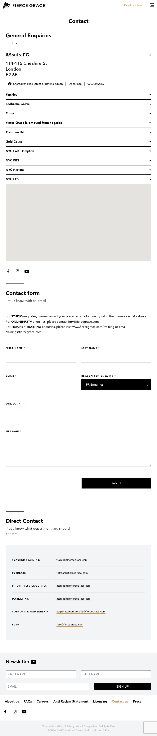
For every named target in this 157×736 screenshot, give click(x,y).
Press (137, 701)
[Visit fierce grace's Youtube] (26, 272)
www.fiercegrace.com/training (93, 327)
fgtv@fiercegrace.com (69, 624)
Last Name (89, 348)
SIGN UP (122, 686)
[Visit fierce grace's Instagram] (18, 272)
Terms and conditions (53, 726)
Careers (43, 701)
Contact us (120, 701)
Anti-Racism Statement (70, 701)
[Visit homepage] (24, 5)
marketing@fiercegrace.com (73, 586)
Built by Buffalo (107, 726)
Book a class (133, 5)
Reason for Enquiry (97, 376)
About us (12, 701)
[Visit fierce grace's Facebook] (9, 272)
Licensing (100, 701)
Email (10, 376)
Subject (12, 403)
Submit (116, 483)
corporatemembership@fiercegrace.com (80, 611)
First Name (14, 348)
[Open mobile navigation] (152, 5)
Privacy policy (74, 726)
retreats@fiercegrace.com (72, 573)
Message (12, 431)
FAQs (28, 701)
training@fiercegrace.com (71, 560)
